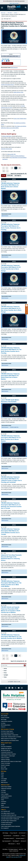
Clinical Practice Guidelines (6, 786)
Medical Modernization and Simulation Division (10, 740)
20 (3, 171)
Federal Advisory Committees (6, 721)
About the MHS (4, 714)
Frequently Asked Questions (6, 796)
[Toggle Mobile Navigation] (2, 7)
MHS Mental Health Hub (5, 750)
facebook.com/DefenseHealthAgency (17, 156)
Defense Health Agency (7, 136)
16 (19, 168)
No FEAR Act (21, 833)
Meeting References (5, 798)
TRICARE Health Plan (14, 427)
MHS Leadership (4, 715)
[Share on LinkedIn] (6, 61)
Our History (3, 723)
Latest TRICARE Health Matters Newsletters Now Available (10, 400)
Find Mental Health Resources (6, 822)
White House (10, 843)
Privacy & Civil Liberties (5, 763)
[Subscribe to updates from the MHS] (22, 688)
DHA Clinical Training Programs (7, 731)
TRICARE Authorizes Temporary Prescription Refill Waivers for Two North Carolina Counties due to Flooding (11, 350)
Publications (3, 803)
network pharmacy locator (18, 92)
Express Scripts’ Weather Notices (20, 118)
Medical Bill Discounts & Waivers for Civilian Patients (11, 761)
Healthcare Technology (5, 759)
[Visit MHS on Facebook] (12, 688)
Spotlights (6, 675)
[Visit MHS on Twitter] (15, 688)
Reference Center (5, 785)
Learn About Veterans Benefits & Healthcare (9, 819)
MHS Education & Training (7, 729)
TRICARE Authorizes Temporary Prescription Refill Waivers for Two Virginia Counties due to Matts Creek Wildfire (11, 583)
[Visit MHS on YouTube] (18, 688)
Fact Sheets (3, 790)
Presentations (3, 801)
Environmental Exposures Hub (7, 752)
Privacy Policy (13, 833)
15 (15, 168)
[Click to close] (27, 306)
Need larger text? (7, 18)
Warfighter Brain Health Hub (6, 748)
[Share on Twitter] (4, 61)
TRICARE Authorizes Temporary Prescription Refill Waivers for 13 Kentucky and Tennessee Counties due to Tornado (11, 505)
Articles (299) (10, 175)
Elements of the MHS (5, 717)
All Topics (3, 744)
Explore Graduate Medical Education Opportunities (10, 826)
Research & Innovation (5, 765)
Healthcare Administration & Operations (8, 754)
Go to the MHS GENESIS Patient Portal (8, 815)
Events (5, 670)
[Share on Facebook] (2, 61)
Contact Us (3, 727)
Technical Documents (5, 807)
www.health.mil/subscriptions (6, 149)
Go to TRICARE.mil (4, 811)
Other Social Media (8, 63)
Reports (2, 805)
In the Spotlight (4, 778)
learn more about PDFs (15, 857)
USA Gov (22, 841)
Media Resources (14, 67)
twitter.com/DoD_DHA (11, 154)
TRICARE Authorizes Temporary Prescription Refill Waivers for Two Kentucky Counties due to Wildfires (11, 636)
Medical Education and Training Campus (8, 738)
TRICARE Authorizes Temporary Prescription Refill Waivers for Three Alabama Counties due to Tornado (10, 531)
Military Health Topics (6, 743)
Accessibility (15, 835)
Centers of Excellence (5, 757)
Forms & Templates (4, 794)
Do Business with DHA (5, 824)
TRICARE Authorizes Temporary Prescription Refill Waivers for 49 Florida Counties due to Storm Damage (11, 268)
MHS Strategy (3, 719)
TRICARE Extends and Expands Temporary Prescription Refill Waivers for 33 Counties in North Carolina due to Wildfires (10, 609)
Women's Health (4, 769)
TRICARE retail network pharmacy (7, 84)
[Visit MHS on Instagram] (6, 688)
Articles (5, 668)
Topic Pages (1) (18, 175)
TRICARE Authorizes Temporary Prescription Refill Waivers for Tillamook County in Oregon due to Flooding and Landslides (11, 479)
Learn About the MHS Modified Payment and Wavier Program (12, 817)
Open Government (5, 841)
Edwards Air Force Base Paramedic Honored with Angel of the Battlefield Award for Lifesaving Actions (11, 557)
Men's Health (3, 767)
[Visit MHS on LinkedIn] (9, 688)
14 (12, 168)
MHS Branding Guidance (5, 725)
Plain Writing (15, 841)
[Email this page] (8, 61)
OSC (17, 843)
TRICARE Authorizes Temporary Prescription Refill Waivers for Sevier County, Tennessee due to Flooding (11, 226)
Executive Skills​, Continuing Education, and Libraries (11, 736)
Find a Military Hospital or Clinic (7, 813)
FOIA (22, 835)
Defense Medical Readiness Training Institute (9, 735)
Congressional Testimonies (6, 788)
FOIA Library (3, 792)
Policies (2, 799)
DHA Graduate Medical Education (7, 733)
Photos (5, 672)
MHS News (3, 771)
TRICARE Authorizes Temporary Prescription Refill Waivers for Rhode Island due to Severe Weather (10, 376)
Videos (5, 677)
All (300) (3, 175)
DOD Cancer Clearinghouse (6, 746)
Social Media (3, 780)
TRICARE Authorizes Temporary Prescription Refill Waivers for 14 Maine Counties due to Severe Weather (11, 438)
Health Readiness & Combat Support (8, 756)
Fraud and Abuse (6, 835)
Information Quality (19, 838)
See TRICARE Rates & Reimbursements (8, 820)
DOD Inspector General (8, 838)
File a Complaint (4, 828)
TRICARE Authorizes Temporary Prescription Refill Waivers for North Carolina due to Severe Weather (10, 185)
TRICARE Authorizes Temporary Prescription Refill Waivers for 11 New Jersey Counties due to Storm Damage (11, 309)
